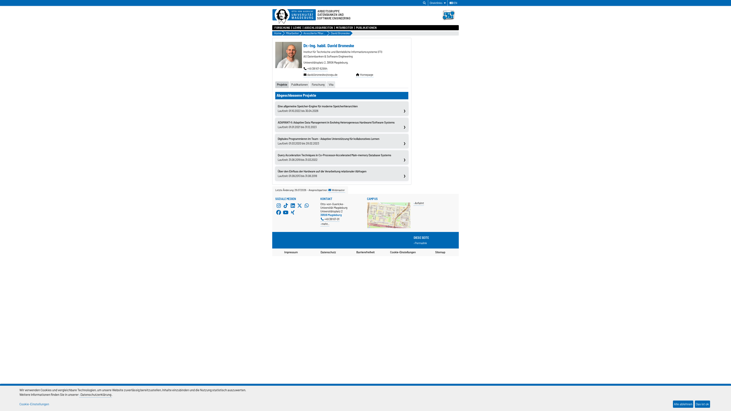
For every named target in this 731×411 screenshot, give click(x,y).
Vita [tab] (331, 84)
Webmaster (338, 190)
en (455, 3)
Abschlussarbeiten (318, 27)
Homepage (366, 74)
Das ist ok (702, 404)
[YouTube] (285, 212)
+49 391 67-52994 (317, 68)
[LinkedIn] (292, 205)
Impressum (291, 252)
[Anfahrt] (389, 227)
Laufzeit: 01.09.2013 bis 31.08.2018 (322, 173)
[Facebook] (278, 212)
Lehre (297, 27)
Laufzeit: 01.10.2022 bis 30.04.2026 (318, 108)
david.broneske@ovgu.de (322, 74)
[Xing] (292, 212)
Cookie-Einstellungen (403, 252)
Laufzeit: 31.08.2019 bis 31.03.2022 (334, 157)
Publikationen (366, 27)
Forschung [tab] (318, 84)
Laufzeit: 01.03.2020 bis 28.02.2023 (328, 141)
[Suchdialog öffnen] (424, 3)
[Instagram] (278, 205)
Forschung (282, 27)
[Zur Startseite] (449, 21)
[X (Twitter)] (299, 205)
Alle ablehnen (683, 404)
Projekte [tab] (282, 84)
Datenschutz (328, 252)
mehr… (325, 223)
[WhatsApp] (306, 205)
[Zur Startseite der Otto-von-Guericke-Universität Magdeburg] (294, 16)
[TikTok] (285, 205)
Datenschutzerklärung (96, 394)
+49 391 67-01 (331, 219)
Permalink (421, 243)
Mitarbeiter (344, 27)
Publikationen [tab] (299, 84)
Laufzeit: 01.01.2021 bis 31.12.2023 (336, 124)
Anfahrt (419, 203)
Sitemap (440, 252)
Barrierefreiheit (365, 252)
